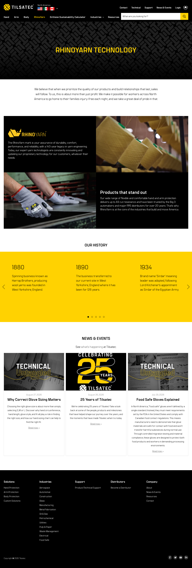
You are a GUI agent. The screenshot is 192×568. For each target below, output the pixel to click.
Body (26, 17)
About (149, 487)
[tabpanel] (32, 278)
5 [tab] (104, 317)
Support (149, 7)
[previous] (4, 287)
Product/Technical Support (88, 487)
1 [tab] (89, 317)
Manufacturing (46, 505)
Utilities (42, 522)
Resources (113, 17)
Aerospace (44, 487)
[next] (188, 287)
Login (178, 7)
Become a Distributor (121, 487)
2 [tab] (93, 317)
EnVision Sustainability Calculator (68, 17)
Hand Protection (11, 487)
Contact (123, 7)
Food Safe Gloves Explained (157, 399)
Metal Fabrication (47, 509)
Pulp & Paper (45, 527)
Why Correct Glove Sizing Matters (34, 399)
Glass (42, 500)
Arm (16, 17)
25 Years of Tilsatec (96, 399)
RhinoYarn (39, 17)
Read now (33, 427)
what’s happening (92, 347)
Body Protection (11, 496)
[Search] (184, 16)
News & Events (164, 7)
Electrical (43, 535)
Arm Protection (11, 492)
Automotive (44, 492)
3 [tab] (96, 317)
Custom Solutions (12, 500)
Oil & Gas (43, 514)
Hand (6, 17)
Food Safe (44, 540)
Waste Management (49, 531)
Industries (96, 17)
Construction (45, 496)
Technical (136, 7)
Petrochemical (46, 518)
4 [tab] (100, 317)
